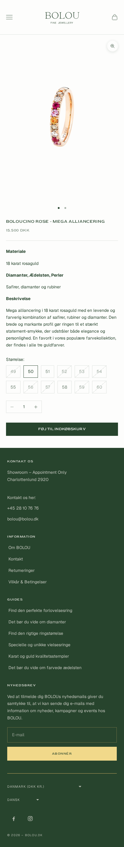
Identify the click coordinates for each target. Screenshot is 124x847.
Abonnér (62, 753)
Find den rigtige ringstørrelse (35, 633)
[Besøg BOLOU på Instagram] (30, 818)
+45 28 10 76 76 (23, 508)
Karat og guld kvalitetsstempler (38, 656)
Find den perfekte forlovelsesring (40, 610)
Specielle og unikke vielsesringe (39, 644)
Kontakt (15, 559)
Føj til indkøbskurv (62, 429)
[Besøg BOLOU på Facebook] (13, 818)
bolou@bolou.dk (23, 519)
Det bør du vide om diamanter (37, 622)
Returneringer (21, 570)
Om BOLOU (19, 547)
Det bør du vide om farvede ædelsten (45, 667)
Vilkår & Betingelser (27, 582)
